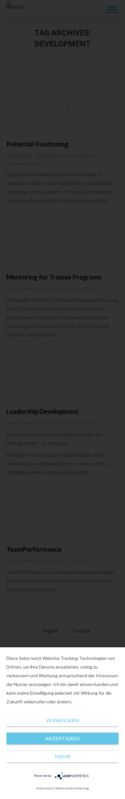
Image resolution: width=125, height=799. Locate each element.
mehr (62, 756)
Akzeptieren (62, 738)
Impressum (44, 788)
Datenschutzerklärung (72, 788)
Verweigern (62, 720)
